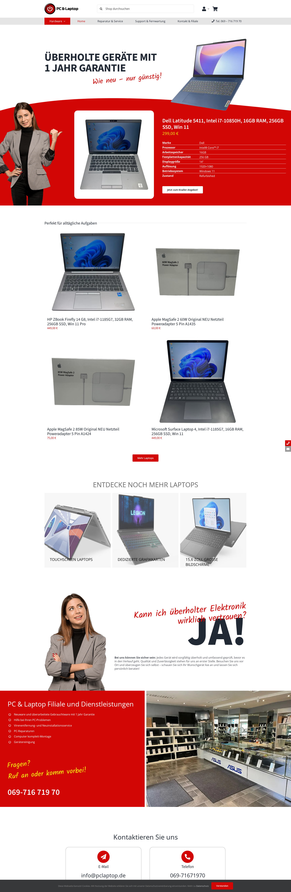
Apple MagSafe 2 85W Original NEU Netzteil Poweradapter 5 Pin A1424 (83, 431)
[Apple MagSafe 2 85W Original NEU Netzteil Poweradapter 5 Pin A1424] (93, 382)
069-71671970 (187, 875)
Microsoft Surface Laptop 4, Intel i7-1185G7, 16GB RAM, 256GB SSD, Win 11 (197, 431)
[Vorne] (114, 120)
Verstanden (222, 885)
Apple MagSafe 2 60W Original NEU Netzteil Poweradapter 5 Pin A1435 (188, 322)
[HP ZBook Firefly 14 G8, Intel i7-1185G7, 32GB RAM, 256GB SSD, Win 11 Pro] (93, 272)
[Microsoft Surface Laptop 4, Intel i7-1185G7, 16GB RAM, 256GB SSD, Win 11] (197, 382)
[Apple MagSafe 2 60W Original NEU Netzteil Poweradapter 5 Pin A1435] (197, 272)
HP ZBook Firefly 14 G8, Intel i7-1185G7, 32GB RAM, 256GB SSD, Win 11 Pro (90, 322)
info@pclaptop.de (103, 875)
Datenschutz (202, 885)
